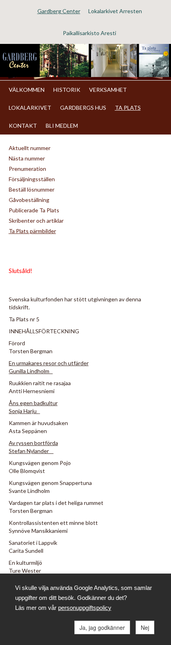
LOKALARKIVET (30, 107)
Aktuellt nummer (30, 147)
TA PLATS (128, 107)
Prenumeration (27, 168)
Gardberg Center (58, 11)
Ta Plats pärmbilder (32, 231)
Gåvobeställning (29, 199)
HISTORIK (66, 89)
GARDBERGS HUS (83, 107)
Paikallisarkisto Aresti (89, 33)
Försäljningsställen (32, 179)
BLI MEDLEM (62, 125)
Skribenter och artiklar (36, 220)
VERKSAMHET (108, 89)
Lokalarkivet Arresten (115, 11)
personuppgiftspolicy (84, 607)
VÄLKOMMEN (27, 89)
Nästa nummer (27, 158)
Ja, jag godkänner (102, 627)
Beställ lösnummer (31, 189)
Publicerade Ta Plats (34, 210)
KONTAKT (23, 125)
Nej (145, 627)
